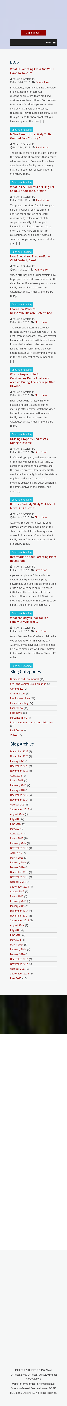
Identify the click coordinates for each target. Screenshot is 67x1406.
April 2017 (16, 833)
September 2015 (19, 886)
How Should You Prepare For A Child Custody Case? (30, 258)
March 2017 (16, 838)
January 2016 (17, 867)
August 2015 (17, 891)
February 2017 (18, 843)
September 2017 (19, 809)
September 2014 (19, 920)
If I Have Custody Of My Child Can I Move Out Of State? (32, 506)
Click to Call (33, 33)
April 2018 (16, 775)
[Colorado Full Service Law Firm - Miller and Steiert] (33, 25)
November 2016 (19, 848)
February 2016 (18, 862)
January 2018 (17, 790)
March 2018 (16, 780)
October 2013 (18, 968)
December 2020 (19, 766)
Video (13, 735)
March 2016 (16, 857)
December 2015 (19, 872)
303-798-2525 (33, 1379)
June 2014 (16, 935)
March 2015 (16, 896)
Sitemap (42, 1383)
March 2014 (16, 944)
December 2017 (19, 795)
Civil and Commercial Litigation (28, 684)
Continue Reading (22, 129)
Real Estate (16, 730)
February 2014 (18, 949)
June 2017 (15, 824)
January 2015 (17, 906)
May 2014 (15, 939)
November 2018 (19, 770)
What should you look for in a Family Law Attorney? (29, 620)
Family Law (42, 82)
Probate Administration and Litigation (31, 722)
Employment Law (20, 698)
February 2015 (18, 901)
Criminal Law (17, 693)
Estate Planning (19, 703)
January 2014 (17, 954)
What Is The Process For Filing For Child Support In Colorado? (32, 189)
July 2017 (15, 819)
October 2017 (18, 804)
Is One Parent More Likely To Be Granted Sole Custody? (30, 136)
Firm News (41, 322)
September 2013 (19, 973)
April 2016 (16, 853)
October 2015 (18, 882)
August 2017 (17, 814)
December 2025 (19, 751)
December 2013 (19, 959)
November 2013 (19, 964)
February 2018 (18, 785)
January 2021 (17, 761)
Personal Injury (18, 717)
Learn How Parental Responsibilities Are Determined (31, 311)
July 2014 (15, 930)
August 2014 (17, 925)
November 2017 (19, 799)
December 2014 (19, 910)
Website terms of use (23, 1383)
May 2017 (15, 828)
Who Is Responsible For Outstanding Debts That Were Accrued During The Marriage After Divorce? (32, 380)
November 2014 (19, 915)
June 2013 (16, 978)
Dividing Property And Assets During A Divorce (29, 441)
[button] (48, 42)
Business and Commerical (24, 679)
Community (16, 688)
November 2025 (19, 756)
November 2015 (19, 877)
